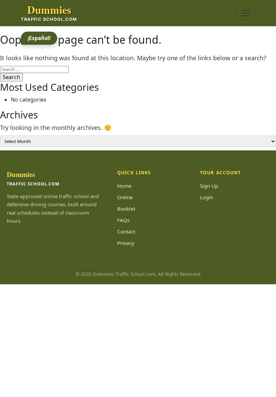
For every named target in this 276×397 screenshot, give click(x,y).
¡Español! (39, 38)
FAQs (123, 220)
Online (125, 197)
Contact (126, 231)
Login (206, 197)
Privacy (125, 243)
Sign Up (209, 185)
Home (124, 185)
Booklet (126, 208)
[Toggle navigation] (245, 13)
